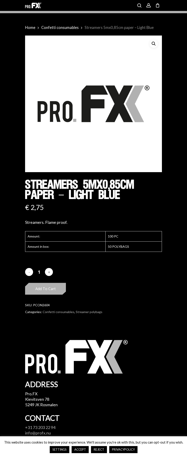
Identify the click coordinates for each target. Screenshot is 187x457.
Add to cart (45, 288)
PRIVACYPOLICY (123, 449)
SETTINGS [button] (59, 449)
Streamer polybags (89, 312)
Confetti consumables (60, 27)
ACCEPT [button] (80, 449)
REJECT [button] (99, 449)
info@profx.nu (38, 432)
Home (30, 27)
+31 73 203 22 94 (40, 427)
